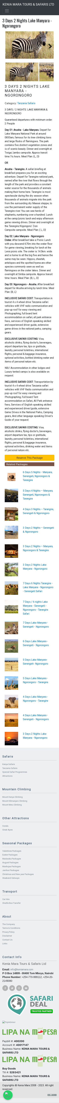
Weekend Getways (10, 878)
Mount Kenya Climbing (12, 797)
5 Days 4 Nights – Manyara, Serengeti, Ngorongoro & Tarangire (38, 494)
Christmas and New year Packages (18, 874)
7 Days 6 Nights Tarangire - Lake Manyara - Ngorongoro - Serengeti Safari (38, 587)
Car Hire (5, 899)
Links (4, 943)
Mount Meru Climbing (12, 805)
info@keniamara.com (21, 969)
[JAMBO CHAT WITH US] (8, 1095)
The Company (8, 924)
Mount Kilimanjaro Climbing (14, 801)
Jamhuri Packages (10, 870)
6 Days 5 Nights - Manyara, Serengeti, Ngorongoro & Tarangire (37, 476)
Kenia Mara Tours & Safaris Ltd (28, 4)
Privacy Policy (8, 932)
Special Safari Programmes (14, 772)
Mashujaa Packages (11, 866)
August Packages (10, 862)
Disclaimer (7, 936)
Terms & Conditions (11, 928)
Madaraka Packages (11, 859)
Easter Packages (9, 855)
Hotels (5, 826)
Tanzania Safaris (26, 103)
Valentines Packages (11, 851)
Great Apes (7, 830)
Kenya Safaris (8, 764)
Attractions (7, 776)
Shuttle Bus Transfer (11, 903)
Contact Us (7, 940)
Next (49, 45)
